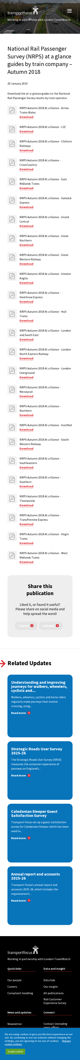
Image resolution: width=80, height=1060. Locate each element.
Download (26, 117)
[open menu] (69, 10)
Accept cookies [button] (15, 1051)
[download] (12, 110)
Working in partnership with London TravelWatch (38, 20)
